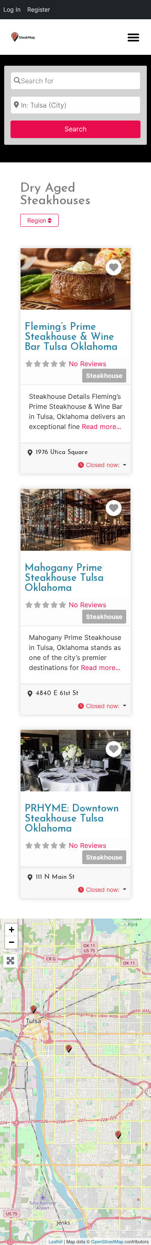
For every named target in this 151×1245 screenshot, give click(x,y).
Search (86, 128)
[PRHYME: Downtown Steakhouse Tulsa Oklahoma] (33, 1009)
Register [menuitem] (38, 9)
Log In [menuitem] (12, 9)
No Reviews (87, 363)
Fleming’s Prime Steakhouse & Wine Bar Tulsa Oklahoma (71, 337)
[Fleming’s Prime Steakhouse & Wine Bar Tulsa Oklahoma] (68, 1049)
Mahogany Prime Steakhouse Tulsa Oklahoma (64, 578)
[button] (133, 37)
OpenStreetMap (107, 1241)
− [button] (11, 942)
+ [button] (11, 929)
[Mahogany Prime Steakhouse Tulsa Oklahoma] (118, 1135)
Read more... (101, 426)
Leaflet (55, 1241)
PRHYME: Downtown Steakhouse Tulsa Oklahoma (72, 819)
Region (37, 220)
